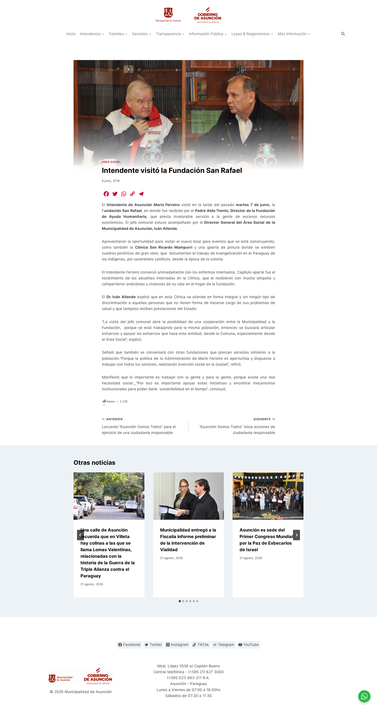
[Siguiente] (296, 535)
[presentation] (109, 496)
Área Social (111, 161)
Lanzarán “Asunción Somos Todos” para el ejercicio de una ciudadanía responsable (139, 426)
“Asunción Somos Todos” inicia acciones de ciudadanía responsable (237, 426)
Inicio (71, 34)
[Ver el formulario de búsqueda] (343, 34)
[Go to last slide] (80, 535)
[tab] (180, 601)
